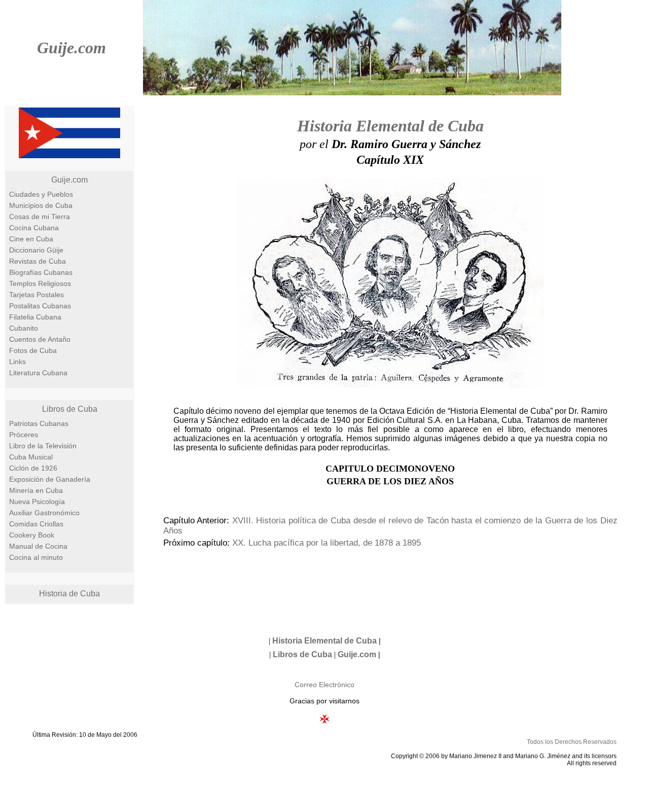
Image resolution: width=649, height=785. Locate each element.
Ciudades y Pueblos (41, 194)
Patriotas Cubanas (38, 423)
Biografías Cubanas (41, 272)
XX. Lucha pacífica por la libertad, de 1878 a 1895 (326, 543)
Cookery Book (31, 535)
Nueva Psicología (37, 501)
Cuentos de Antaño (39, 339)
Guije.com (71, 48)
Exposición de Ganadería (49, 479)
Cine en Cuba (31, 239)
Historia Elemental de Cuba (390, 126)
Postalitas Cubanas (40, 306)
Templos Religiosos (40, 283)
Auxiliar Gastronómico (44, 513)
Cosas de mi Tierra (39, 216)
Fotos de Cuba (33, 350)
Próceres (23, 435)
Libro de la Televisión (43, 446)
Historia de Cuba (69, 593)
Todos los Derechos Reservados (572, 741)
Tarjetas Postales (36, 295)
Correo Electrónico (324, 685)
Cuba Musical (31, 457)
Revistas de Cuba (37, 261)
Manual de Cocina (38, 546)
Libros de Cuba (69, 409)
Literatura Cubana (38, 373)
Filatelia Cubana (35, 317)
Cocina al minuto (36, 557)
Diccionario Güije (36, 250)
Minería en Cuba (36, 490)
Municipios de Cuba (41, 205)
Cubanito (23, 328)
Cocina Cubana (34, 228)
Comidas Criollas (36, 524)
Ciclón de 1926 (33, 468)
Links (17, 362)
